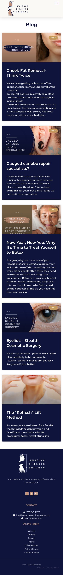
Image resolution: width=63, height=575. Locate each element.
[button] (56, 3)
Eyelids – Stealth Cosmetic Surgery (24, 343)
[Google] (36, 493)
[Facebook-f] (27, 493)
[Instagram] (31, 493)
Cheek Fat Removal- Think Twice (26, 73)
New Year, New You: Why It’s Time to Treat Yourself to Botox (31, 247)
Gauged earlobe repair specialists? (29, 166)
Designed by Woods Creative (48, 568)
